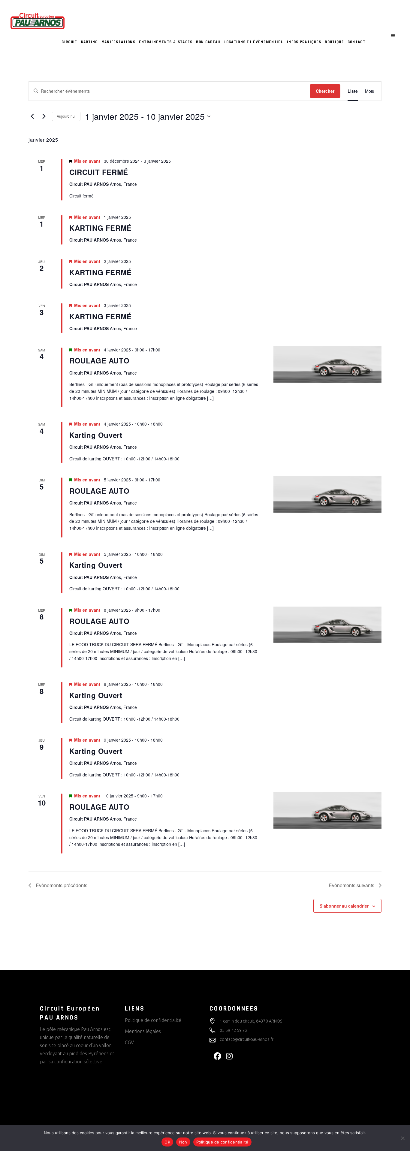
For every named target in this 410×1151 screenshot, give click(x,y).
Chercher (325, 91)
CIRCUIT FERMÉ (98, 172)
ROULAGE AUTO (99, 360)
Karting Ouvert (95, 435)
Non (183, 1142)
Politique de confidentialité (153, 1020)
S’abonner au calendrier (344, 906)
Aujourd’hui (66, 116)
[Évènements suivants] (43, 116)
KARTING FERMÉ (100, 228)
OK (167, 1142)
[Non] (402, 1138)
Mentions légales (143, 1031)
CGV (129, 1042)
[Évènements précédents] (32, 116)
